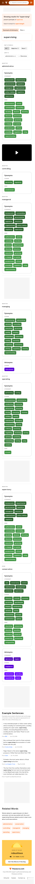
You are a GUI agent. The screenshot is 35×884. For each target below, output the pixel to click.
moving (18, 424)
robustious (17, 853)
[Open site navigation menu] (3, 2)
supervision (19, 591)
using (24, 441)
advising (8, 324)
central (19, 103)
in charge (8, 124)
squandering (9, 678)
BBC (6, 736)
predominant (9, 190)
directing (25, 111)
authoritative (9, 103)
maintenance (9, 587)
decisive (16, 111)
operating (16, 340)
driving (7, 412)
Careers (13, 878)
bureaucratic (9, 80)
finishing (24, 412)
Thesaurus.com (6, 3)
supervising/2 (19, 23)
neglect (17, 659)
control (24, 583)
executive (8, 120)
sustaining (17, 437)
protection (8, 591)
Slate (6, 755)
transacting (9, 441)
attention (8, 598)
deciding (8, 111)
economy (25, 598)
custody (17, 598)
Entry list (6, 878)
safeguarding (9, 642)
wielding (8, 445)
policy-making (10, 92)
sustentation (9, 618)
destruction (9, 674)
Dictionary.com (31, 3)
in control (17, 124)
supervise (19, 19)
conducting (9, 404)
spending (19, 674)
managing (19, 420)
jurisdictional (9, 128)
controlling (19, 107)
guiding (7, 332)
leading (7, 340)
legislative (20, 84)
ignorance (8, 659)
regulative (17, 132)
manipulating (9, 424)
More (22, 30)
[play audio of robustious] (11, 857)
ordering (8, 428)
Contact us (21, 878)
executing (8, 328)
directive (8, 116)
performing (9, 393)
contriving (18, 404)
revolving (18, 432)
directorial (17, 116)
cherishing (8, 626)
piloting (7, 348)
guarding (17, 630)
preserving (8, 638)
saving (16, 610)
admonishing (21, 320)
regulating (18, 182)
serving (26, 432)
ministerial (18, 221)
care (6, 583)
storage (18, 614)
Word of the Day (17, 850)
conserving (18, 626)
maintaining (9, 420)
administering (9, 320)
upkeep (18, 618)
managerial (9, 88)
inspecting (19, 336)
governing (18, 120)
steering (25, 348)
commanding (9, 107)
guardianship (19, 602)
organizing (8, 344)
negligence (9, 666)
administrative (7, 824)
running (17, 393)
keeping (8, 606)
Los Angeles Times (10, 764)
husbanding (9, 336)
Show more (23, 56)
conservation (19, 824)
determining (9, 408)
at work (7, 452)
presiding (8, 132)
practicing (17, 428)
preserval (17, 634)
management (21, 587)
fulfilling (8, 416)
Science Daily (8, 747)
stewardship (9, 614)
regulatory (20, 92)
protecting (18, 638)
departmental (20, 80)
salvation (8, 610)
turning (18, 441)
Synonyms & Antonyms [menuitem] (10, 30)
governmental (10, 84)
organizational (20, 88)
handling (15, 332)
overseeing (18, 344)
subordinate (9, 369)
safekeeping (17, 606)
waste (18, 678)
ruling (25, 132)
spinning (8, 437)
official (18, 128)
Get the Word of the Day (17, 862)
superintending (10, 136)
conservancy (15, 583)
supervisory (9, 96)
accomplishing (10, 400)
